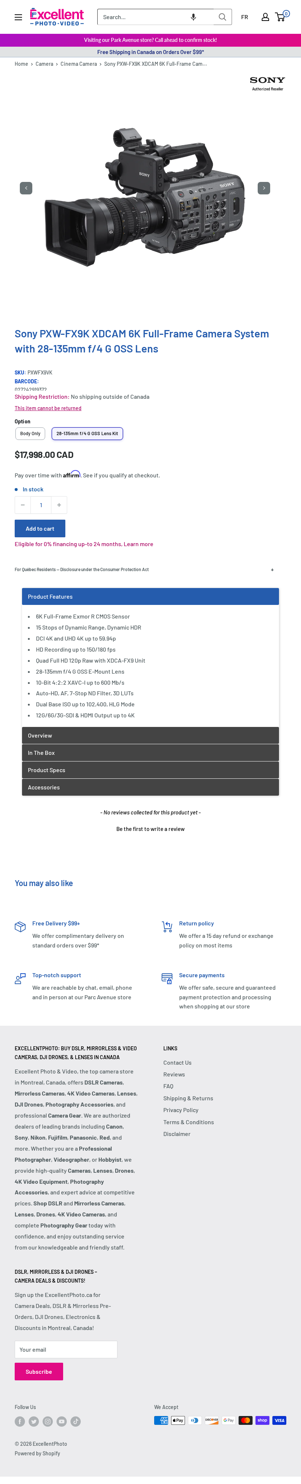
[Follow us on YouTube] (62, 1421)
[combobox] (155, 17)
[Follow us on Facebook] (20, 1421)
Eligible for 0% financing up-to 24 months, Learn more (84, 543)
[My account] (265, 17)
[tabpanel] (150, 657)
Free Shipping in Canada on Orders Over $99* (150, 52)
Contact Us (177, 1062)
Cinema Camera (79, 64)
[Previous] (26, 188)
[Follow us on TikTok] (75, 1421)
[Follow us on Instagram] (48, 1421)
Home (21, 64)
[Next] (264, 188)
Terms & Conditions (188, 1121)
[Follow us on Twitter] (34, 1421)
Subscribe (39, 1371)
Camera (44, 64)
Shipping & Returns (188, 1097)
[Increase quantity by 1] (59, 505)
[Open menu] (18, 17)
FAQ (168, 1085)
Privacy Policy (181, 1109)
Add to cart (40, 528)
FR (244, 16)
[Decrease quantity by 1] (22, 505)
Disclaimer (177, 1133)
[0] (280, 16)
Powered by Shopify (37, 1453)
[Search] (223, 17)
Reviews (174, 1074)
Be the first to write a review (150, 828)
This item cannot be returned (48, 408)
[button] (193, 17)
